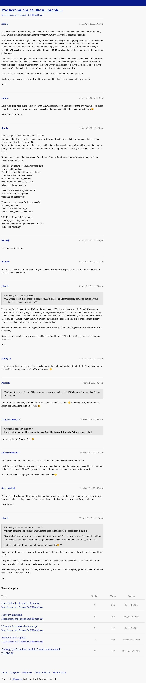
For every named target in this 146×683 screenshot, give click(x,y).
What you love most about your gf (19, 626)
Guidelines (27, 672)
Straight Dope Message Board (15, 3)
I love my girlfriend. (12, 614)
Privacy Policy (59, 672)
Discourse (17, 679)
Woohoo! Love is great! (13, 637)
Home (4, 672)
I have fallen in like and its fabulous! (20, 603)
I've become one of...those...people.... (32, 10)
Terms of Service (42, 672)
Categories (15, 672)
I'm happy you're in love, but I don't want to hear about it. (31, 649)
